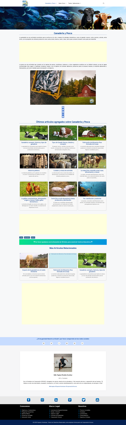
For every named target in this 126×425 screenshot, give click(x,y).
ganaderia (27, 237)
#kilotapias (52, 386)
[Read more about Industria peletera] (34, 161)
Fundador (82, 412)
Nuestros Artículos (85, 417)
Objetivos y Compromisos (29, 410)
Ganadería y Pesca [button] (50, 3)
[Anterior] (20, 126)
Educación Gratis (26, 417)
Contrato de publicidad (57, 415)
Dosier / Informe (55, 412)
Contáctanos (83, 413)
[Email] (63, 116)
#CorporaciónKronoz (71, 386)
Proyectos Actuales (27, 415)
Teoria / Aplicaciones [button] (73, 3)
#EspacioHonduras (60, 386)
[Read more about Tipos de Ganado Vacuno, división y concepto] (63, 133)
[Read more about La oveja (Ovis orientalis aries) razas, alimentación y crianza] (92, 161)
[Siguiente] (105, 126)
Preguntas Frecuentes (28, 412)
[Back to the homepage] (25, 3)
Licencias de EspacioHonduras (59, 410)
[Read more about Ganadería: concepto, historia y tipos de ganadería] (34, 133)
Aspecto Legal (55, 413)
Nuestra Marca (26, 413)
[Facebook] (63, 107)
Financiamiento (84, 415)
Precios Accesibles (85, 410)
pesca (33, 237)
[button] (103, 3)
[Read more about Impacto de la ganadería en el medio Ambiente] (34, 260)
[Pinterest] (63, 112)
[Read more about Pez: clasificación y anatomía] (92, 189)
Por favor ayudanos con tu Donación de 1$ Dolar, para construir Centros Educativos (63, 242)
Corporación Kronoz (56, 417)
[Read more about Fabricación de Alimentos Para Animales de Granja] (92, 133)
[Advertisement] (63, 52)
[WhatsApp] (63, 114)
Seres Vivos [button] (62, 3)
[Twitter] (63, 110)
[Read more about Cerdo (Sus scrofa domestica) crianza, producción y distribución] (63, 189)
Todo (21, 237)
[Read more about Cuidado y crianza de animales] (63, 161)
